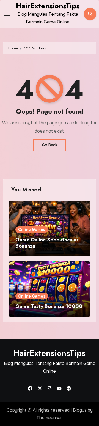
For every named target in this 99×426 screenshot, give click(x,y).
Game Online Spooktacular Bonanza (46, 242)
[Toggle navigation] (7, 13)
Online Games (31, 229)
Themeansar (49, 418)
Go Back (49, 145)
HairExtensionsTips (48, 6)
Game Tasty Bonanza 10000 (48, 306)
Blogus (80, 410)
